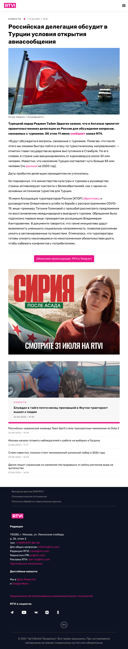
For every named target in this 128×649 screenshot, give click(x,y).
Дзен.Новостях (26, 579)
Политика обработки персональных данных (37, 501)
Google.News (20, 583)
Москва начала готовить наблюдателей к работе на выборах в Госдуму (54, 440)
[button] (124, 5)
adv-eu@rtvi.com (39, 559)
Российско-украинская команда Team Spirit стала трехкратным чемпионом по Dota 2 (63, 428)
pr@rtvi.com (37, 555)
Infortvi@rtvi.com (48, 547)
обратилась (91, 198)
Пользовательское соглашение (29, 496)
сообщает (78, 133)
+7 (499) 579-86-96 (28, 542)
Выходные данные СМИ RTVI (28, 491)
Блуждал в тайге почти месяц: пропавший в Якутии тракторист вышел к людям (61, 410)
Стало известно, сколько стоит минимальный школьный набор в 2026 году (56, 452)
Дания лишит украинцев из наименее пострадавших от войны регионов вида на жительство (60, 466)
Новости (14, 19)
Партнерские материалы (26, 563)
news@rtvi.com (39, 551)
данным (31, 166)
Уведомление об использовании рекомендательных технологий (51, 596)
